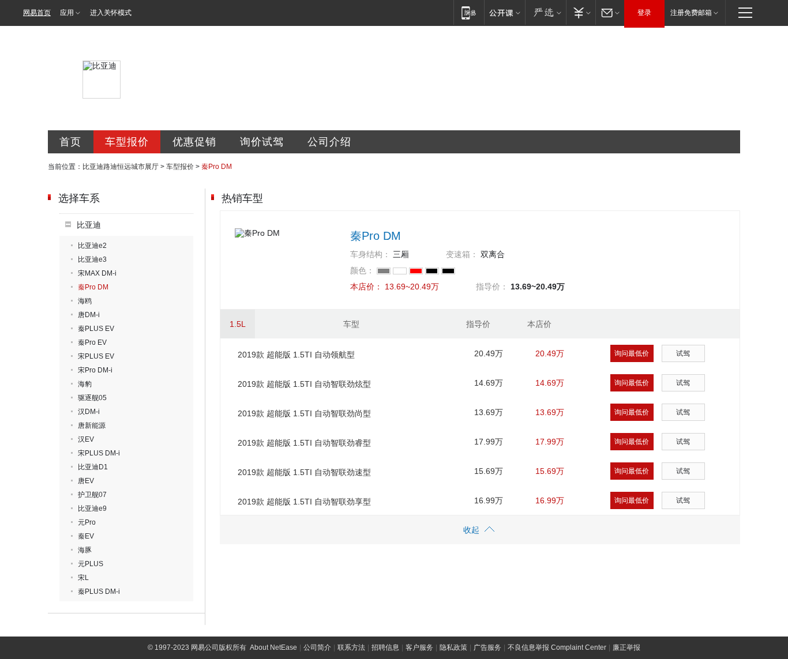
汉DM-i (89, 412)
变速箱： (462, 254)
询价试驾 (262, 142)
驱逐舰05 (92, 398)
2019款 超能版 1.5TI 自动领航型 (296, 354)
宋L (83, 578)
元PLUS (90, 564)
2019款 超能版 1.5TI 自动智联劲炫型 (304, 384)
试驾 (683, 353)
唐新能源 (92, 425)
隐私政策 (453, 647)
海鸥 (85, 301)
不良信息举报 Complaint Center (557, 647)
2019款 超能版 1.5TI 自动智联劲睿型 (304, 442)
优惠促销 (194, 142)
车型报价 (127, 142)
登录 (644, 13)
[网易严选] (545, 12)
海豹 (85, 384)
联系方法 (351, 647)
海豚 (85, 550)
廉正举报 (626, 647)
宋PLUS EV (96, 356)
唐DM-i (89, 315)
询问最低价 (631, 353)
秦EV (86, 536)
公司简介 (317, 647)
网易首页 (37, 13)
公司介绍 (329, 142)
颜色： (362, 270)
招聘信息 (385, 647)
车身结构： (370, 254)
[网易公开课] (504, 12)
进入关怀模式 (111, 13)
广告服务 (487, 647)
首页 (70, 142)
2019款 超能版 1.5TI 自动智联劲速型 (304, 472)
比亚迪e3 (92, 259)
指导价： (492, 286)
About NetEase (273, 647)
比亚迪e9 (92, 508)
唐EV (86, 481)
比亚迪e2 (92, 246)
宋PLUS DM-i (99, 453)
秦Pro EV (92, 342)
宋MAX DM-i (97, 273)
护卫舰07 (92, 495)
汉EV (86, 439)
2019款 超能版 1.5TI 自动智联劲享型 (304, 501)
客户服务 (419, 647)
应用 (67, 13)
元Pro (87, 522)
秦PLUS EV (96, 329)
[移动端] (468, 12)
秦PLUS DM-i (99, 592)
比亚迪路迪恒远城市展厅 (120, 167)
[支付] (580, 12)
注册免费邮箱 (691, 13)
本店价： (366, 286)
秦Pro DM (93, 287)
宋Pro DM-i (95, 370)
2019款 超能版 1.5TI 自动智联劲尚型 (304, 413)
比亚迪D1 (93, 467)
